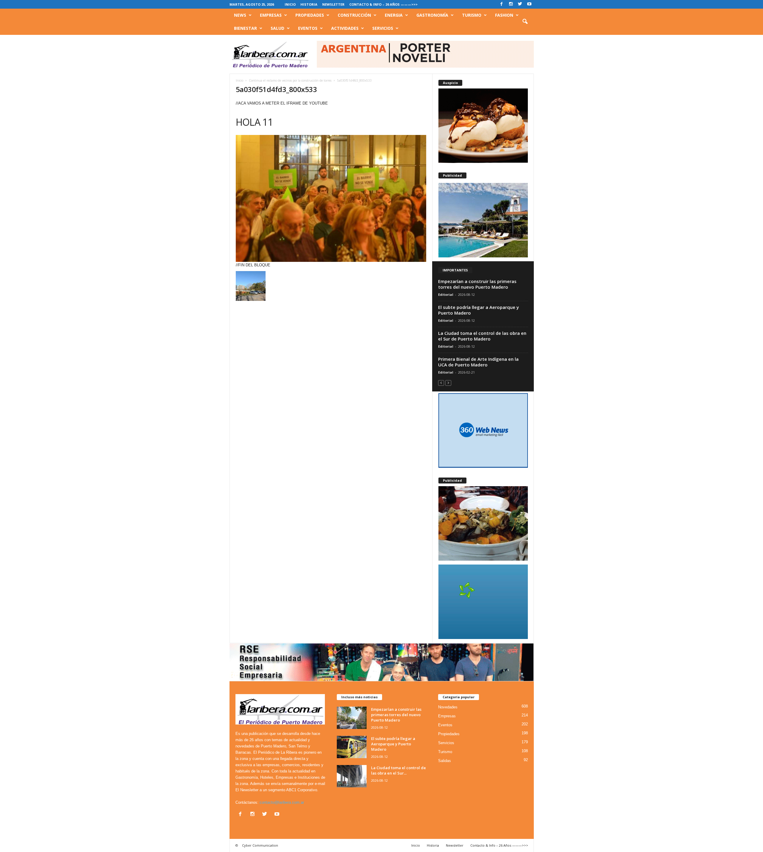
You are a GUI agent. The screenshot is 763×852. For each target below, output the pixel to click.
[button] (524, 21)
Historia (308, 4)
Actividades (345, 28)
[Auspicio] (483, 125)
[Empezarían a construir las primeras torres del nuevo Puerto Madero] (352, 718)
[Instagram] (510, 4)
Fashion (504, 15)
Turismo (471, 15)
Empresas (271, 15)
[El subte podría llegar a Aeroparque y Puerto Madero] (352, 747)
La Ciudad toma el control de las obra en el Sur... (398, 770)
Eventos (307, 28)
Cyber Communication (260, 845)
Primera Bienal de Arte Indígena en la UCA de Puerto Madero (478, 362)
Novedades (448, 707)
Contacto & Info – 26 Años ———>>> (383, 4)
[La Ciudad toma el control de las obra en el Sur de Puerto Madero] (352, 776)
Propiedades (309, 15)
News (240, 15)
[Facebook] (501, 4)
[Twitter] (520, 4)
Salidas (444, 760)
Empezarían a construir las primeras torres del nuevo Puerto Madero (477, 284)
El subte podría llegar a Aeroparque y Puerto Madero (478, 310)
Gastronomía (432, 15)
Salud (277, 28)
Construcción (354, 15)
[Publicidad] (483, 220)
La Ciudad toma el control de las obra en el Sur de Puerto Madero (482, 336)
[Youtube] (529, 4)
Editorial (445, 294)
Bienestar (245, 28)
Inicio (290, 4)
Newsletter (333, 4)
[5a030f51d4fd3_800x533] (331, 198)
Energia (394, 15)
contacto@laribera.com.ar (282, 802)
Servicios (382, 28)
